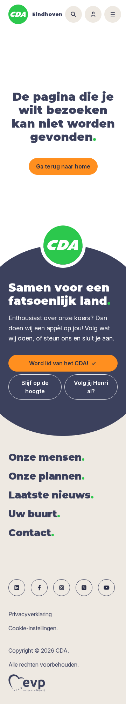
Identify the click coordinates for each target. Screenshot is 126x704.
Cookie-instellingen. (33, 628)
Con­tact (31, 533)
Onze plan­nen (46, 476)
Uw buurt (34, 514)
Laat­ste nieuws (51, 495)
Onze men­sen (46, 457)
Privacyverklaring (30, 614)
